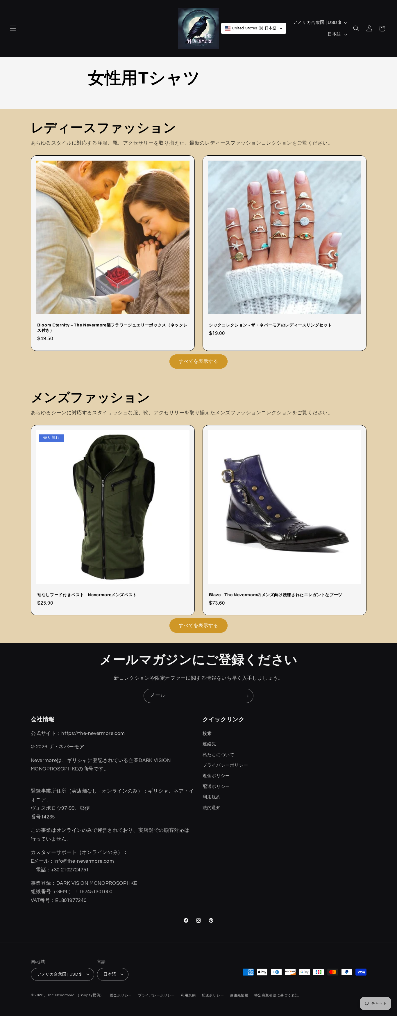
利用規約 (188, 995)
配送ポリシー (213, 995)
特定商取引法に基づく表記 (276, 995)
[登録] (246, 696)
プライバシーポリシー (156, 995)
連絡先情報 (239, 995)
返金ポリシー (121, 995)
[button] (12, 28)
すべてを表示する (198, 361)
